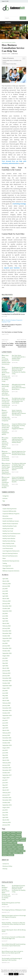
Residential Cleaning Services (11, 561)
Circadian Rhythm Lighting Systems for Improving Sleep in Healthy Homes (18, 440)
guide (13, 840)
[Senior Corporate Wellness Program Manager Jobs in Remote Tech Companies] (6, 410)
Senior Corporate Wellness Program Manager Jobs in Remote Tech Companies (19, 413)
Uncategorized (7, 566)
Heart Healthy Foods (8, 543)
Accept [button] (11, 974)
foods (17, 838)
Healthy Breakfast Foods (10, 526)
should (23, 851)
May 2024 (5, 618)
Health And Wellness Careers (8, 42)
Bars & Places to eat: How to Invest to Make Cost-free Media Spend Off (12, 952)
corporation (18, 836)
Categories (6, 496)
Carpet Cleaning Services (10, 508)
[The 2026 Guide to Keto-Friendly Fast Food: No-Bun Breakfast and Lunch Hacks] (6, 398)
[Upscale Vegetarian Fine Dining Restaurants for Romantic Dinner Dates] (6, 451)
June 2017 (5, 782)
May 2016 (5, 815)
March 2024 (6, 623)
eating (4, 838)
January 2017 (6, 795)
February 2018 (7, 763)
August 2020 (6, 688)
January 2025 (6, 603)
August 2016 (6, 807)
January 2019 (6, 735)
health (17, 840)
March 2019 (6, 730)
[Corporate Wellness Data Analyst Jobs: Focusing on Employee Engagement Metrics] (6, 424)
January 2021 (6, 675)
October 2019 (6, 713)
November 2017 (7, 770)
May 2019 (5, 725)
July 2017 (5, 780)
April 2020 (5, 698)
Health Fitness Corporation (10, 523)
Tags (4, 501)
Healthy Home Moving (9, 541)
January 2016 (6, 825)
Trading (5, 563)
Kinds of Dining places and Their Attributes (11, 903)
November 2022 (7, 648)
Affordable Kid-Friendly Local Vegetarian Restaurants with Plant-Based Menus (19, 387)
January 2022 (6, 670)
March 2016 (6, 820)
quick (15, 848)
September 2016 (7, 805)
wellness (5, 855)
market (20, 844)
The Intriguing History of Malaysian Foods (14, 910)
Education (5, 516)
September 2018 (7, 745)
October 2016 (6, 802)
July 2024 (5, 613)
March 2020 (6, 700)
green (9, 840)
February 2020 (7, 703)
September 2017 (7, 775)
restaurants (12, 851)
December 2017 (7, 767)
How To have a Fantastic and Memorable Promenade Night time (13, 937)
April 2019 (5, 728)
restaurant (5, 851)
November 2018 (7, 740)
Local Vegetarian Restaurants (11, 551)
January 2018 (6, 765)
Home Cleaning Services (9, 546)
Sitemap (5, 868)
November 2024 (7, 606)
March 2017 (6, 790)
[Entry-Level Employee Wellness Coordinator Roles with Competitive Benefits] (6, 477)
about (4, 832)
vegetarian (15, 853)
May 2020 (5, 695)
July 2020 (5, 690)
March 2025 (6, 598)
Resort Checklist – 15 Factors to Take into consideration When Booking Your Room (13, 923)
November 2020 (7, 680)
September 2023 (7, 638)
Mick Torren (15, 53)
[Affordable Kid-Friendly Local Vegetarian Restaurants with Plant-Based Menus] (6, 384)
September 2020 (7, 685)
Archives (5, 498)
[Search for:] (15, 18)
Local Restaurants (8, 548)
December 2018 (7, 738)
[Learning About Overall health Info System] (14, 305)
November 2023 (7, 633)
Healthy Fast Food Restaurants (11, 533)
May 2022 (5, 663)
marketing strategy (19, 204)
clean (8, 834)
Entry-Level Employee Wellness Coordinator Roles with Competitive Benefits (18, 479)
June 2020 (5, 693)
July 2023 (5, 643)
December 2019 (7, 708)
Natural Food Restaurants (10, 556)
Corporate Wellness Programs (11, 513)
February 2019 (7, 733)
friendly (4, 840)
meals (4, 846)
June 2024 (5, 616)
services (18, 851)
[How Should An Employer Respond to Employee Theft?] (14, 321)
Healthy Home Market (9, 538)
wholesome (10, 855)
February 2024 (7, 626)
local (16, 844)
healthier (5, 842)
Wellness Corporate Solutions (11, 571)
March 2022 (6, 668)
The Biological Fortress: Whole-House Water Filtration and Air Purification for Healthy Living (18, 370)
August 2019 (6, 718)
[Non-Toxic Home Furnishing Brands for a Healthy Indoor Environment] (6, 355)
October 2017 (6, 772)
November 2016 (7, 800)
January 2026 (6, 586)
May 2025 (5, 593)
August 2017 (6, 777)
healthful (23, 840)
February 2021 (7, 673)
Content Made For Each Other (9, 63)
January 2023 (6, 646)
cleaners (13, 834)
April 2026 (5, 578)
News (4, 558)
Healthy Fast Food (8, 531)
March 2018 (6, 760)
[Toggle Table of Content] (23, 58)
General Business (7, 518)
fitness (12, 838)
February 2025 (7, 601)
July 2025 (5, 588)
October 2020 (6, 683)
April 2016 (5, 817)
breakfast (13, 832)
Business (19, 832)
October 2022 (6, 651)
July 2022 (5, 658)
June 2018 (5, 753)
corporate (11, 836)
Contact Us (6, 863)
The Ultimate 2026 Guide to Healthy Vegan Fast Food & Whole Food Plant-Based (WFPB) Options (19, 466)
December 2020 (7, 678)
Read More (21, 974)
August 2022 (6, 656)
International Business (8, 844)
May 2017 (5, 785)
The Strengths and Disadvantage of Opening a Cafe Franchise (12, 959)
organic (13, 846)
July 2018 (5, 750)
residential (20, 848)
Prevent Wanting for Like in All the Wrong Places (13, 930)
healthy (10, 842)
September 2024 (7, 611)
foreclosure (22, 838)
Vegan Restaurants (8, 568)
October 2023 (6, 636)
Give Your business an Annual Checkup (12, 332)
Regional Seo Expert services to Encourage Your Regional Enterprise (14, 916)
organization (20, 846)
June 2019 (5, 723)
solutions (5, 853)
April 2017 (5, 787)
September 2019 (7, 715)
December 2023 (7, 631)
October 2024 (6, 608)
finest (8, 838)
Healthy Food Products (9, 536)
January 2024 (6, 628)
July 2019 (5, 720)
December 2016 (7, 797)
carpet (4, 834)
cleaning (19, 834)
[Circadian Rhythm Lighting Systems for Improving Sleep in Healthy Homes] (6, 438)
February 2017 (7, 792)
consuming (5, 836)
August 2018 (6, 748)
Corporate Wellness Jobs (9, 511)
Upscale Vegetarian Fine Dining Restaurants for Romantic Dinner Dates (19, 453)
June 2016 (5, 812)
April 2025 (5, 596)
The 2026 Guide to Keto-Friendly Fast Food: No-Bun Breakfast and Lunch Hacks (18, 400)
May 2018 (5, 755)
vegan (9, 853)
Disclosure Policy (7, 866)
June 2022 (5, 661)
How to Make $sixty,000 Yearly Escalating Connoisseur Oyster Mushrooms (13, 945)
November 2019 (7, 710)
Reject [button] (16, 974)
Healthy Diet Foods (8, 528)
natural (8, 846)
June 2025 (5, 591)
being (8, 832)
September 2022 (7, 653)
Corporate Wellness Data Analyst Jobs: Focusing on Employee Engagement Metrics (19, 426)
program (5, 848)
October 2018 (6, 743)
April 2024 (5, 621)
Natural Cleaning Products (10, 553)
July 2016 (5, 810)
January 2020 (6, 705)
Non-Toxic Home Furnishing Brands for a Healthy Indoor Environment (18, 358)
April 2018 (5, 758)
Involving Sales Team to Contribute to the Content (12, 61)
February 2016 (7, 822)
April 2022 (5, 665)
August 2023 (6, 641)
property (10, 848)
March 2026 (6, 581)
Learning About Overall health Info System (13, 314)
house (15, 842)
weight (20, 853)
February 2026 (7, 583)
